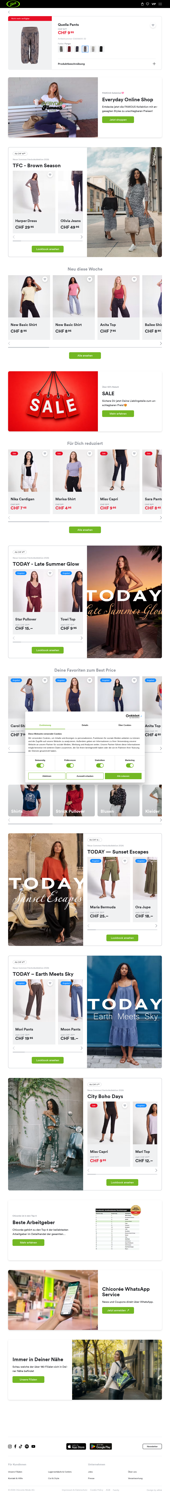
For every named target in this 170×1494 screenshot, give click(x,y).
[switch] (70, 765)
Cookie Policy (96, 1490)
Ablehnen (46, 776)
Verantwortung (135, 1478)
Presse (91, 1478)
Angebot (21, 573)
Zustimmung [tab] (45, 725)
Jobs (90, 1472)
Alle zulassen (123, 776)
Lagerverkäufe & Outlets (60, 1472)
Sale (14, 453)
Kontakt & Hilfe (15, 1478)
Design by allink (154, 1490)
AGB (108, 1490)
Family (116, 1490)
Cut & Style (53, 1478)
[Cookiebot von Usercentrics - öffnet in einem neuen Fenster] (130, 716)
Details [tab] (85, 725)
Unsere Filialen (15, 1472)
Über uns (132, 1472)
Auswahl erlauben (85, 776)
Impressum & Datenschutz (74, 1490)
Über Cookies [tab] (124, 725)
